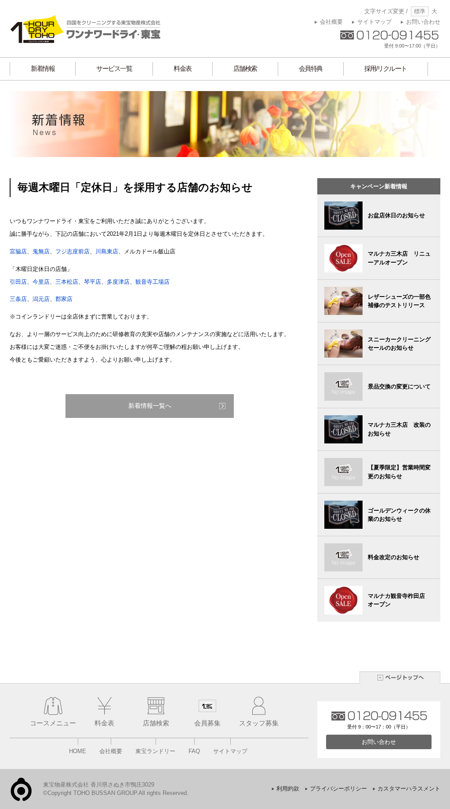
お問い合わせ (423, 21)
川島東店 (106, 251)
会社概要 (331, 21)
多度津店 (118, 281)
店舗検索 (245, 68)
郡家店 (64, 299)
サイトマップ (374, 21)
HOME (77, 751)
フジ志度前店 (72, 251)
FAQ (194, 751)
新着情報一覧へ (149, 405)
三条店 (18, 299)
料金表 (183, 68)
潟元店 (41, 299)
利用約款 (287, 788)
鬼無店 (41, 251)
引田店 (18, 281)
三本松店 (66, 281)
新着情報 (42, 68)
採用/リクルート (385, 68)
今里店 (41, 281)
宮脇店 (18, 251)
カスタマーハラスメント (408, 788)
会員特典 (311, 68)
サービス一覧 (114, 68)
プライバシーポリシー (338, 788)
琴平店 (92, 281)
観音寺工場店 (152, 281)
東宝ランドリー (155, 751)
